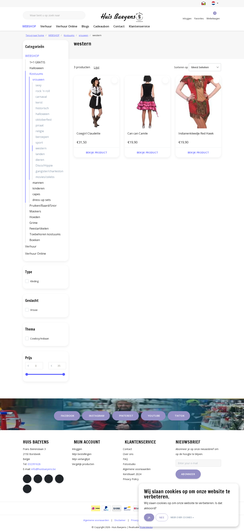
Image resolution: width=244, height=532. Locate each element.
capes (36, 194)
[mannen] (65, 183)
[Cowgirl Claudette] (96, 102)
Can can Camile (138, 133)
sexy (38, 85)
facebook (67, 415)
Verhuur (46, 26)
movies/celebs (45, 177)
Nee (161, 517)
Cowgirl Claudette (88, 133)
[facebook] (27, 479)
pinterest (126, 415)
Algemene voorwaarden (96, 520)
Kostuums (36, 74)
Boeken (34, 240)
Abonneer (188, 474)
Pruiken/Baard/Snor (43, 206)
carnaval (41, 97)
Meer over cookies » (182, 517)
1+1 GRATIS (37, 62)
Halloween (36, 68)
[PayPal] (106, 508)
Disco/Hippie (44, 165)
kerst (39, 102)
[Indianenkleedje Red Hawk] (198, 102)
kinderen (38, 188)
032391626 (34, 464)
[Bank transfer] (116, 508)
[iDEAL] (95, 508)
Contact (119, 26)
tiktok (180, 415)
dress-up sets (42, 200)
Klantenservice (139, 26)
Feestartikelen (39, 228)
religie (40, 131)
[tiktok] (27, 489)
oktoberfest (44, 120)
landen (40, 154)
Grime (33, 223)
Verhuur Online (66, 26)
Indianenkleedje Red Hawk (196, 133)
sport (39, 143)
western (41, 148)
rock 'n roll (43, 91)
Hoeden (34, 217)
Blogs (85, 26)
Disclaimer (120, 520)
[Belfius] (137, 508)
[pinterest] (48, 479)
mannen (38, 183)
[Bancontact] (127, 508)
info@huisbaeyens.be (43, 469)
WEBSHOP (29, 26)
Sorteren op (181, 67)
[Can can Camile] (147, 102)
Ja (149, 517)
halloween (42, 114)
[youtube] (59, 479)
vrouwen (38, 79)
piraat (40, 125)
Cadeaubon (101, 26)
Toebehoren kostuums (45, 234)
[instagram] (38, 479)
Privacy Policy (138, 520)
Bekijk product (96, 152)
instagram (96, 415)
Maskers (35, 211)
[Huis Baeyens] (122, 17)
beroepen (42, 137)
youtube (154, 415)
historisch (42, 108)
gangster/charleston (49, 171)
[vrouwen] (65, 79)
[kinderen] (65, 188)
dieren (40, 160)
